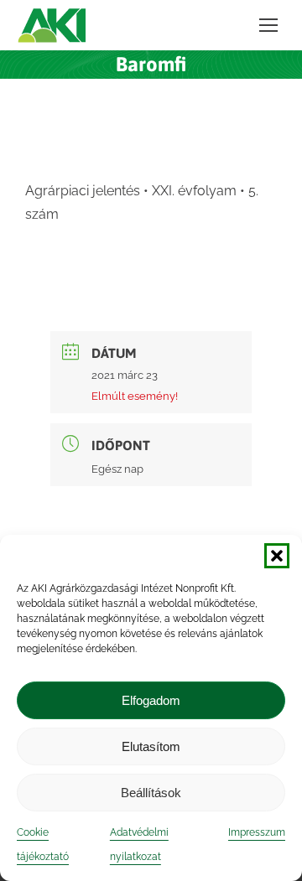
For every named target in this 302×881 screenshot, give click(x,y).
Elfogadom (151, 700)
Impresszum (256, 832)
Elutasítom (151, 746)
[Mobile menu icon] (268, 25)
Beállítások (151, 792)
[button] (276, 555)
